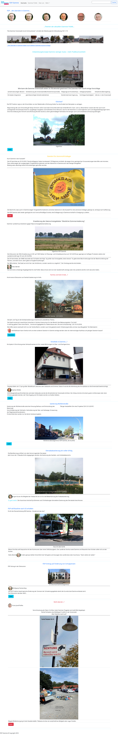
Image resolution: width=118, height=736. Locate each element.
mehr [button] (10, 149)
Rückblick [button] (11, 335)
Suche (114, 2)
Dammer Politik (32, 3)
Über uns (41, 3)
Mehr (47, 3)
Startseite (24, 3)
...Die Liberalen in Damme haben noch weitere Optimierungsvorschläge (28, 45)
